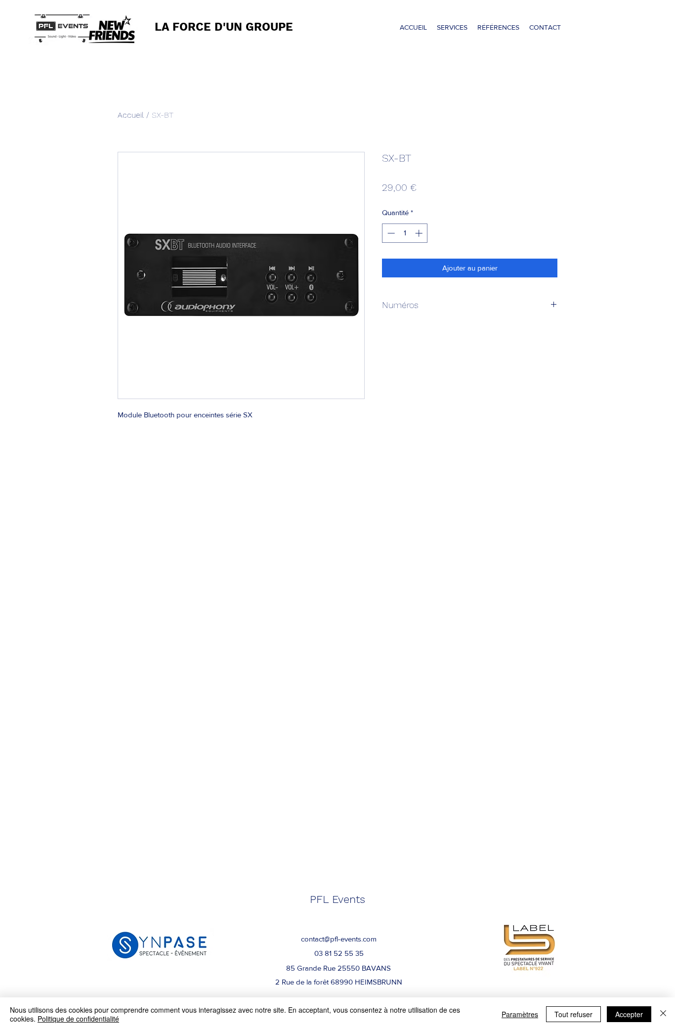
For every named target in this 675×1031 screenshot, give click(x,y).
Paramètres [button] (520, 1014)
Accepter (629, 1014)
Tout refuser (573, 1014)
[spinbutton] (405, 233)
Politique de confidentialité (78, 1019)
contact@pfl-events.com (339, 939)
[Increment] (419, 233)
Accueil (131, 115)
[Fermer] (663, 1014)
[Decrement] (390, 233)
